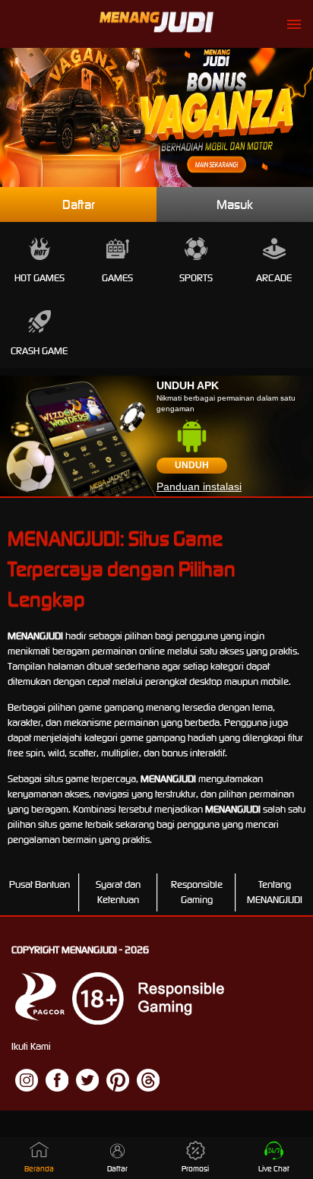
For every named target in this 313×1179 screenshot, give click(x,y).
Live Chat (273, 1169)
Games (117, 277)
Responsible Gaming (197, 892)
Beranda (39, 1169)
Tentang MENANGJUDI (274, 892)
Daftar (78, 204)
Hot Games (39, 277)
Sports (196, 277)
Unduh (192, 465)
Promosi (195, 1169)
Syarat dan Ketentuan (118, 892)
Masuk (235, 204)
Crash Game (39, 350)
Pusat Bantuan (39, 884)
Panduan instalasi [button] (199, 486)
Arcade (274, 277)
